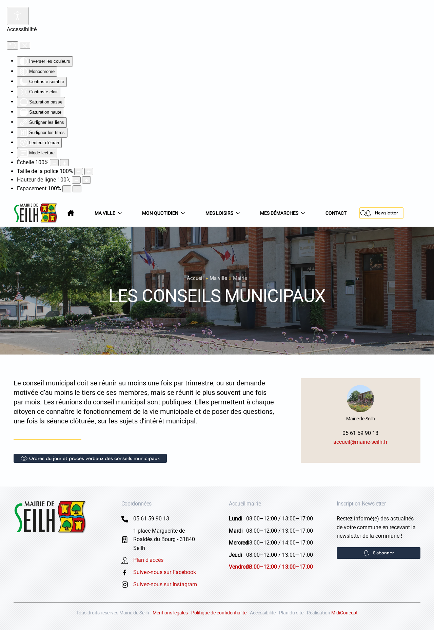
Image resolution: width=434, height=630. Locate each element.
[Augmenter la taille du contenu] (64, 162)
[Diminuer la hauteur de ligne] (76, 180)
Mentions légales (170, 612)
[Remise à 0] (12, 45)
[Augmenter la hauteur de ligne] (86, 180)
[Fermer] (25, 45)
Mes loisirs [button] (219, 213)
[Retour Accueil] (36, 213)
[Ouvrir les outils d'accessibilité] (17, 16)
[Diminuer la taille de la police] (78, 171)
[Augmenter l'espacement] (77, 188)
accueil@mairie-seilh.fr (360, 442)
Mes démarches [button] (279, 213)
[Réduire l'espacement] (66, 188)
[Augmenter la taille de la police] (88, 171)
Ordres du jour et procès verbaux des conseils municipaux (94, 458)
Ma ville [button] (105, 213)
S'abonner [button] (383, 553)
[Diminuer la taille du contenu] (54, 162)
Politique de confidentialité (218, 612)
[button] (363, 213)
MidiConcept (344, 612)
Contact (336, 213)
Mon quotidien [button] (160, 213)
